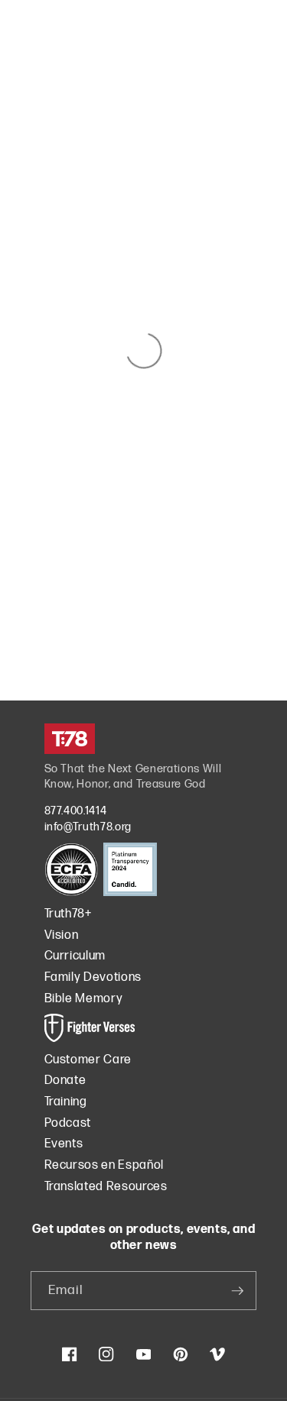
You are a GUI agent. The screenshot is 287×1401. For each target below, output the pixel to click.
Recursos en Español (104, 1165)
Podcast (68, 1123)
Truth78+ (68, 914)
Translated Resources (106, 1186)
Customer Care (88, 1060)
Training (65, 1102)
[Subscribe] (237, 1291)
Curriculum (75, 956)
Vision (61, 935)
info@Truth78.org (88, 826)
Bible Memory (83, 999)
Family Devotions (93, 977)
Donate (65, 1080)
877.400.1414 (75, 810)
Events (63, 1144)
